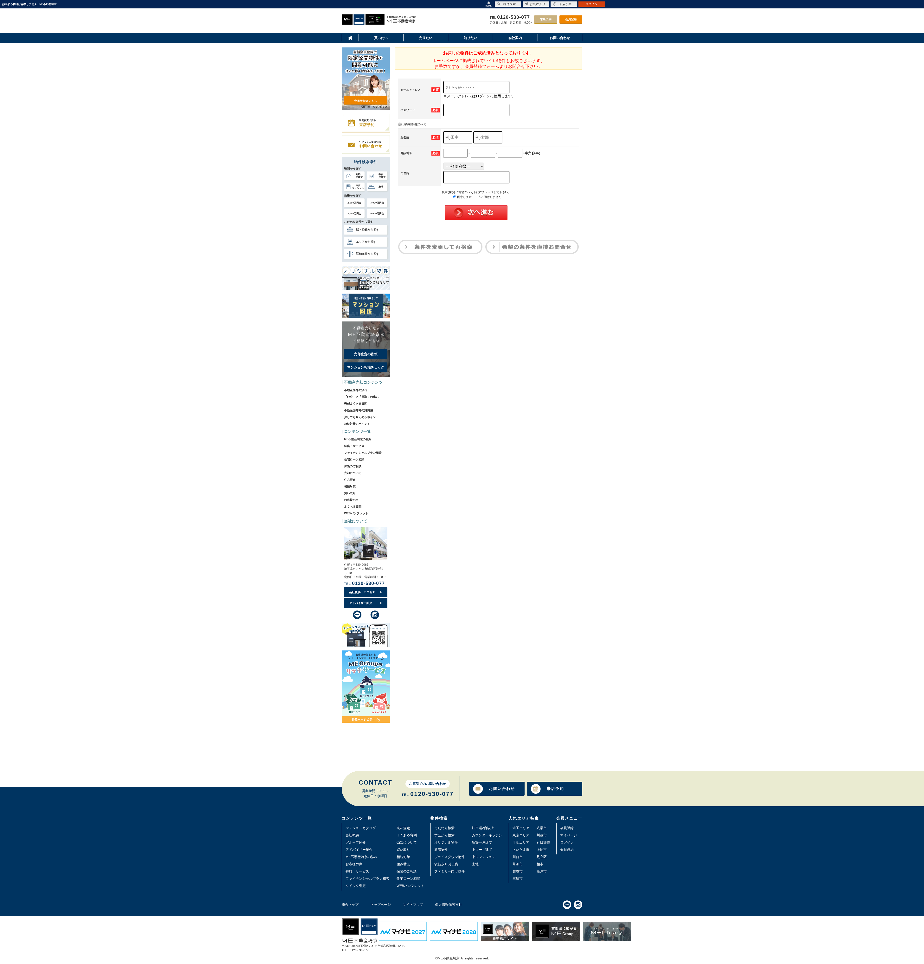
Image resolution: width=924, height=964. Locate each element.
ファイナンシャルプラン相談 (363, 452)
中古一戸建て (482, 850)
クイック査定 (356, 886)
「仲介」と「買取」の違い (361, 397)
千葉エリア (521, 842)
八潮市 (542, 828)
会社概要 (352, 835)
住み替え (350, 479)
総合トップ (350, 904)
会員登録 (571, 19)
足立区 (542, 857)
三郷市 (518, 878)
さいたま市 (521, 850)
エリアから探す (366, 241)
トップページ (381, 904)
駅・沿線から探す (367, 229)
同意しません (492, 197)
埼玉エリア (521, 828)
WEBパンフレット (356, 513)
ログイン (567, 842)
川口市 (518, 857)
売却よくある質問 (355, 403)
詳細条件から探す (367, 254)
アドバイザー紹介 (360, 603)
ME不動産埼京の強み (358, 439)
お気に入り (537, 4)
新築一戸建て (482, 842)
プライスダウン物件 (449, 857)
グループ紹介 (356, 842)
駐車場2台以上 (483, 828)
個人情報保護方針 (448, 904)
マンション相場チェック (365, 367)
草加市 (518, 864)
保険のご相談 (352, 466)
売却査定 (403, 828)
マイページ (568, 835)
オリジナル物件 (446, 842)
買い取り (350, 493)
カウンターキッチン (487, 835)
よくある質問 (352, 506)
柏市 (540, 864)
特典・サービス (354, 446)
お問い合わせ (502, 789)
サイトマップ (413, 904)
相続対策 (350, 486)
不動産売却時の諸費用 (358, 410)
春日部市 (543, 842)
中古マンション (483, 857)
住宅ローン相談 (354, 459)
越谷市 (518, 871)
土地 (475, 864)
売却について (352, 473)
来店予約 (546, 19)
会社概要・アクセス (362, 592)
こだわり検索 (444, 828)
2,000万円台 (354, 202)
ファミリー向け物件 (449, 871)
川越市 (542, 835)
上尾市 (542, 850)
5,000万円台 (377, 213)
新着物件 (441, 850)
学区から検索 (444, 835)
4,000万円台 (354, 213)
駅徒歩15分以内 (446, 864)
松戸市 (542, 871)
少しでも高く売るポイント (361, 417)
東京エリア (521, 835)
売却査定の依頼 (366, 354)
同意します (464, 197)
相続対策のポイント (357, 424)
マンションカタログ (361, 828)
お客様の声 (351, 500)
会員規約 (567, 850)
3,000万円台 (377, 202)
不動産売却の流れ (355, 390)
